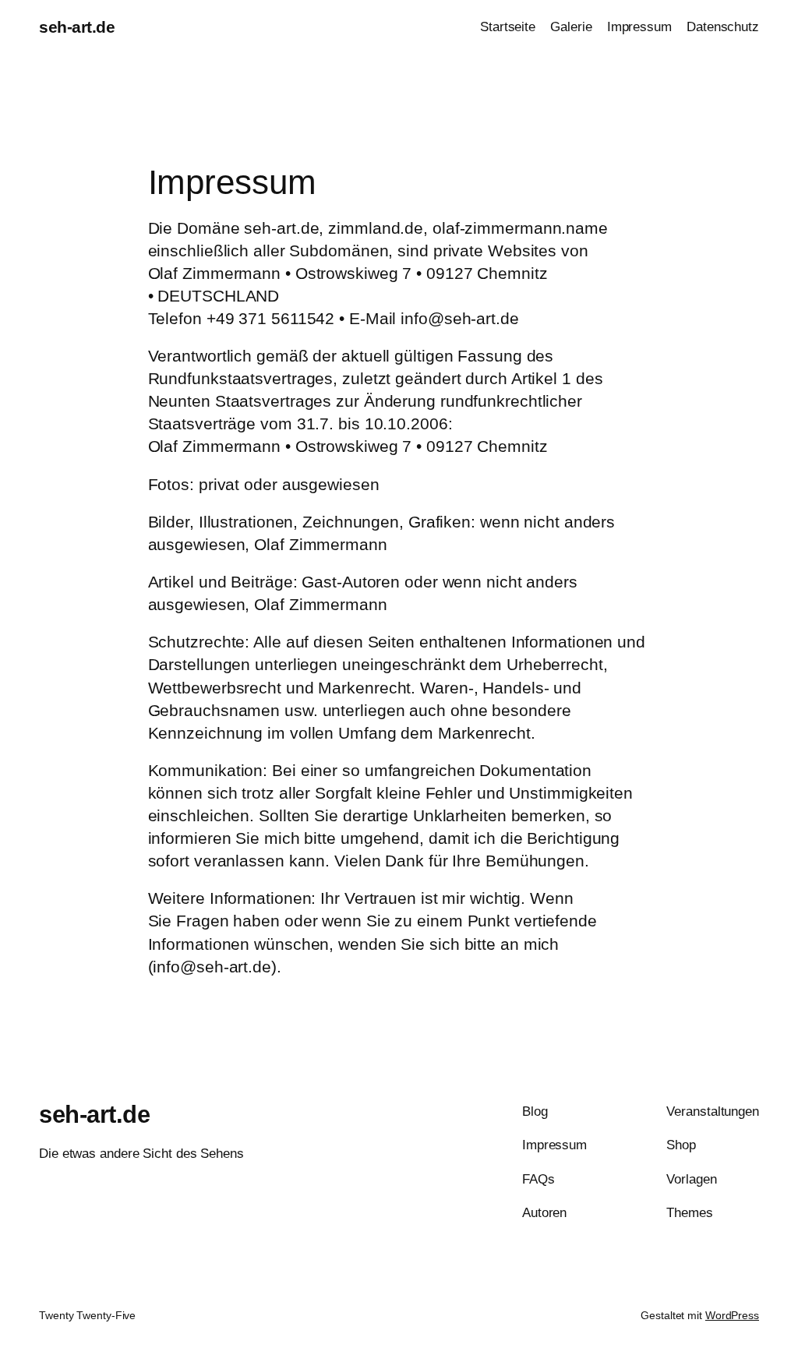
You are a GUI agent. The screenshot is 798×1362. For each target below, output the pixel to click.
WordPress (732, 1315)
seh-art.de (77, 27)
